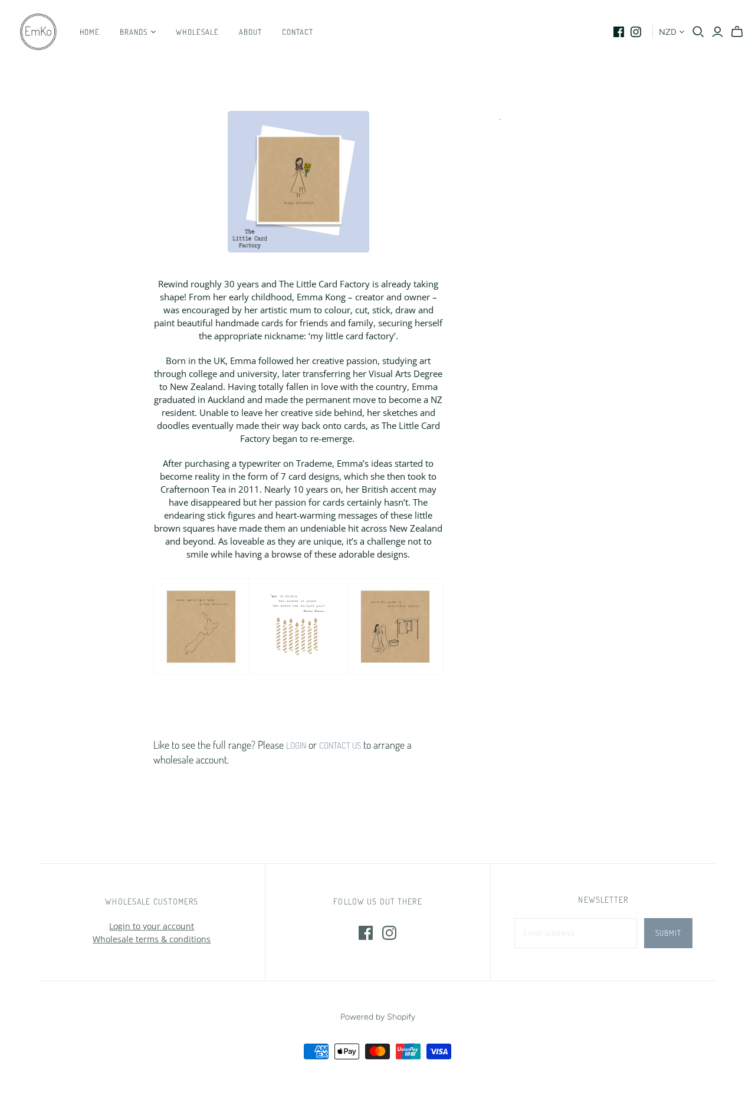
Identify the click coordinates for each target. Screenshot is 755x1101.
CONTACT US (340, 745)
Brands (133, 32)
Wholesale (197, 32)
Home (90, 32)
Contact (297, 32)
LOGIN (296, 745)
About (250, 32)
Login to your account (151, 926)
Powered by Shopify (377, 1017)
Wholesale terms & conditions (152, 939)
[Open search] (698, 32)
